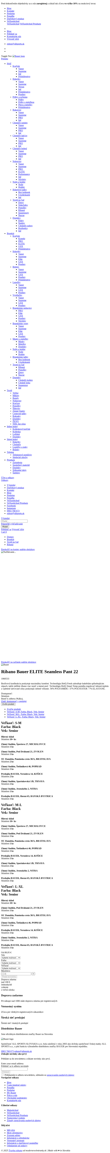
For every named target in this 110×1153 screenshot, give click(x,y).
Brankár (10, 539)
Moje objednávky (15, 1133)
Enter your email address (12, 1063)
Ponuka (4, 58)
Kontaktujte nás (14, 36)
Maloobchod (12, 1110)
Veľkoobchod (13, 21)
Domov (10, 537)
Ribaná (10, 544)
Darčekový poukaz (15, 18)
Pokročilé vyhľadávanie (12, 524)
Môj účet (11, 1130)
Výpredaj (11, 485)
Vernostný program (15, 1140)
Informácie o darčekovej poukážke (22, 1143)
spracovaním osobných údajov (60, 1075)
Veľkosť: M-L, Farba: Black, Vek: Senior (25, 714)
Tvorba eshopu (15, 1150)
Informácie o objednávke (18, 1138)
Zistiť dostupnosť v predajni (13, 701)
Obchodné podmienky (17, 1098)
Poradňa (10, 16)
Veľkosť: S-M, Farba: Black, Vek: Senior (25, 711)
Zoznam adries (13, 1135)
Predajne (11, 13)
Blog (9, 8)
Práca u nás (12, 1095)
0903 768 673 (13, 511)
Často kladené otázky (16, 1085)
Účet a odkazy (7, 477)
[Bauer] (18, 56)
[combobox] (14, 521)
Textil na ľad (12, 542)
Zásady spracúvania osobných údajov (24, 1120)
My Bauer (11, 1093)
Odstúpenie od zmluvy (17, 1145)
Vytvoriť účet (13, 39)
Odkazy (4, 480)
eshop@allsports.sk (15, 44)
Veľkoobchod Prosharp (30, 24)
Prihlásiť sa (12, 34)
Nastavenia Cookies (16, 1118)
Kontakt (10, 11)
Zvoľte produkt (14, 709)
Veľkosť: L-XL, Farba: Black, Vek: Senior (26, 717)
